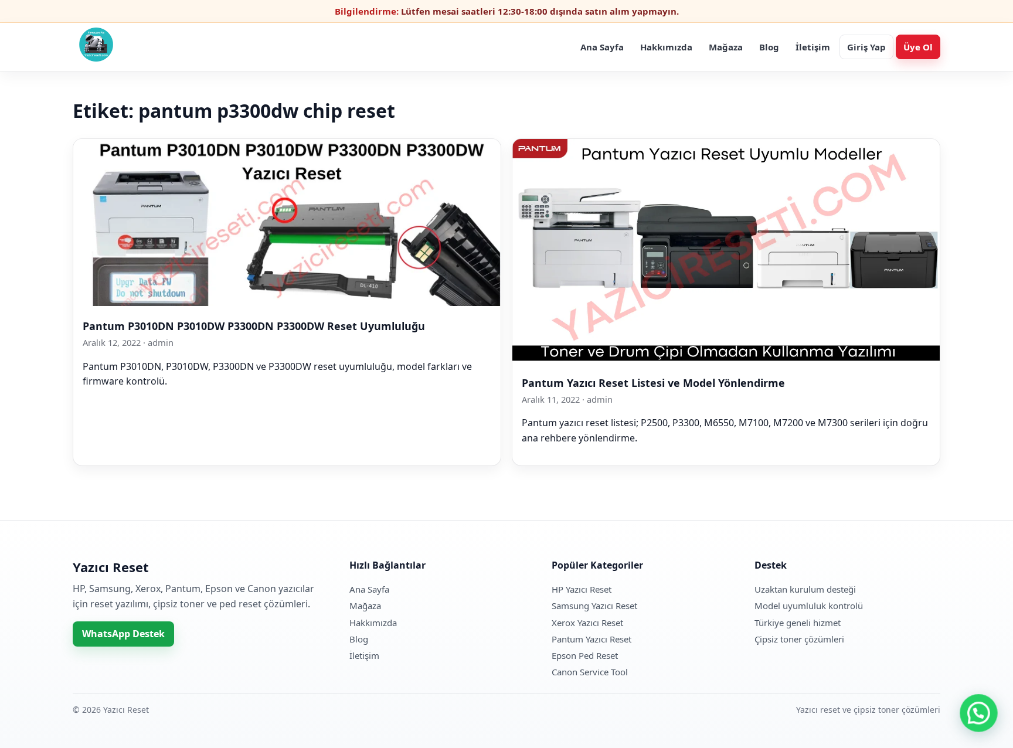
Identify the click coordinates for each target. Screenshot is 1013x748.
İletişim (813, 47)
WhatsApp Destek (123, 633)
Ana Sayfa (602, 47)
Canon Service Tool (590, 672)
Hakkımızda (666, 47)
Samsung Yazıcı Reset (594, 605)
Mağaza (726, 47)
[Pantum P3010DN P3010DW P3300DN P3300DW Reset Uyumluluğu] (287, 302)
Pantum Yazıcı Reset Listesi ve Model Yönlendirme (653, 383)
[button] (979, 714)
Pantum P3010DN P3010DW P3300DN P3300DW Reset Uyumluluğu (254, 326)
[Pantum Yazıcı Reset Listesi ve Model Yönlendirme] (726, 358)
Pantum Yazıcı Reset (591, 639)
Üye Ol (918, 47)
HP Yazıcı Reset (581, 589)
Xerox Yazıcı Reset (587, 622)
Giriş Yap (866, 47)
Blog (769, 47)
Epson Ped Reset (585, 655)
